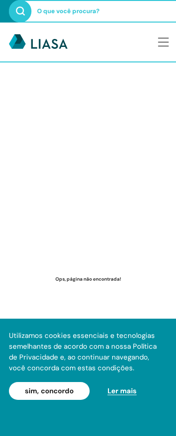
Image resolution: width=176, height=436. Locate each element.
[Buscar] (20, 11)
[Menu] (163, 41)
